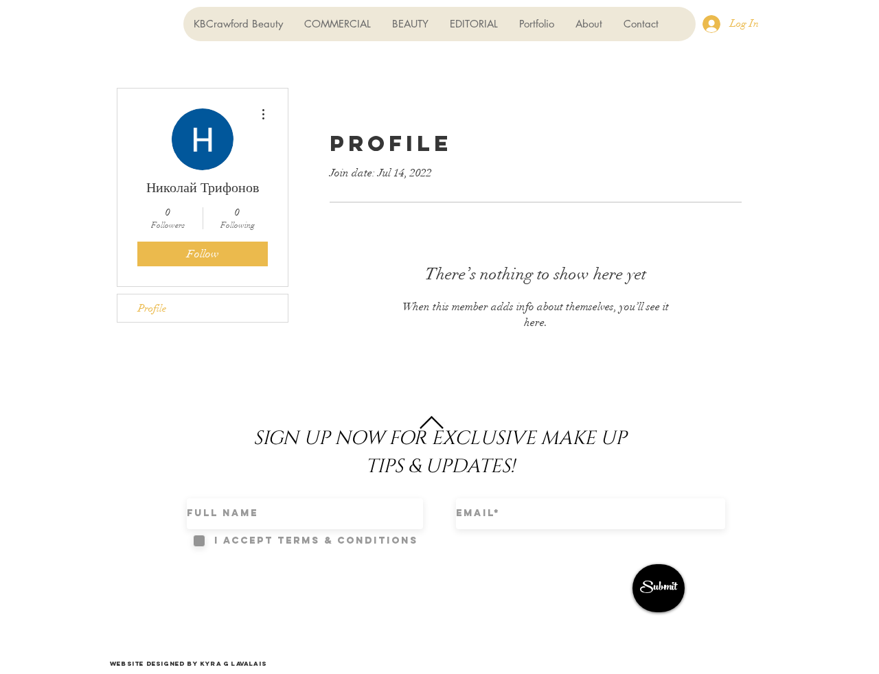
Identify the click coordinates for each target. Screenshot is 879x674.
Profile (152, 308)
